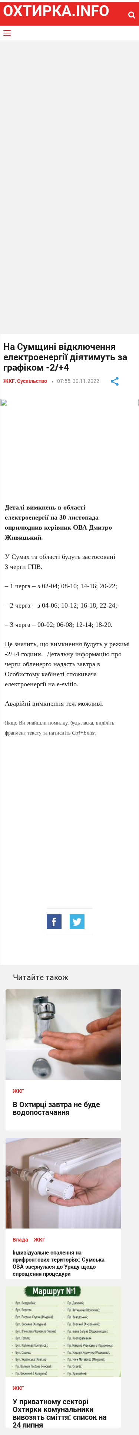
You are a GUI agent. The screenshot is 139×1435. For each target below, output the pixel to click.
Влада (20, 1239)
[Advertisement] (69, 117)
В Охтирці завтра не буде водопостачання (56, 1108)
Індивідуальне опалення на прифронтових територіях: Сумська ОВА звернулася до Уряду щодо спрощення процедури (59, 1263)
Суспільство (32, 380)
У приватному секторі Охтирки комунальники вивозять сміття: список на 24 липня (60, 1412)
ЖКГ (9, 380)
